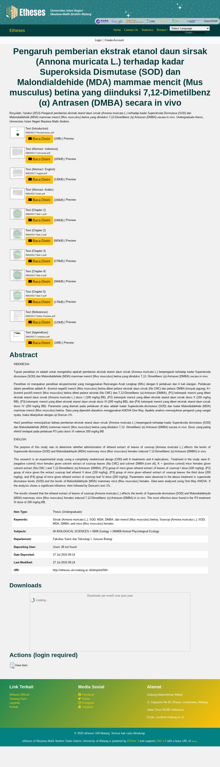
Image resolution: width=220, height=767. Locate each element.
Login (98, 40)
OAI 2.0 (161, 741)
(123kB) (48, 322)
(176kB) (48, 302)
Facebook (87, 694)
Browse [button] (161, 30)
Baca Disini (41, 139)
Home (117, 30)
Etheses (17, 30)
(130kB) (48, 179)
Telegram (87, 706)
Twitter (85, 698)
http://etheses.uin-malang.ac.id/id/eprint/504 (80, 570)
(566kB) (48, 281)
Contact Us (131, 30)
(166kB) (48, 200)
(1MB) (47, 138)
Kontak (13, 706)
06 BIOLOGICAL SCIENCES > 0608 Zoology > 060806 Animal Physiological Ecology (106, 531)
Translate (199, 32)
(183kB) (48, 159)
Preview (69, 138)
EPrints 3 (133, 741)
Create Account (114, 40)
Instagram (87, 702)
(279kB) (48, 261)
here (194, 741)
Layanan (14, 702)
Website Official (19, 694)
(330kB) (48, 220)
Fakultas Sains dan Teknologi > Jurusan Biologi (82, 539)
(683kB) (48, 240)
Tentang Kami (18, 698)
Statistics (147, 30)
